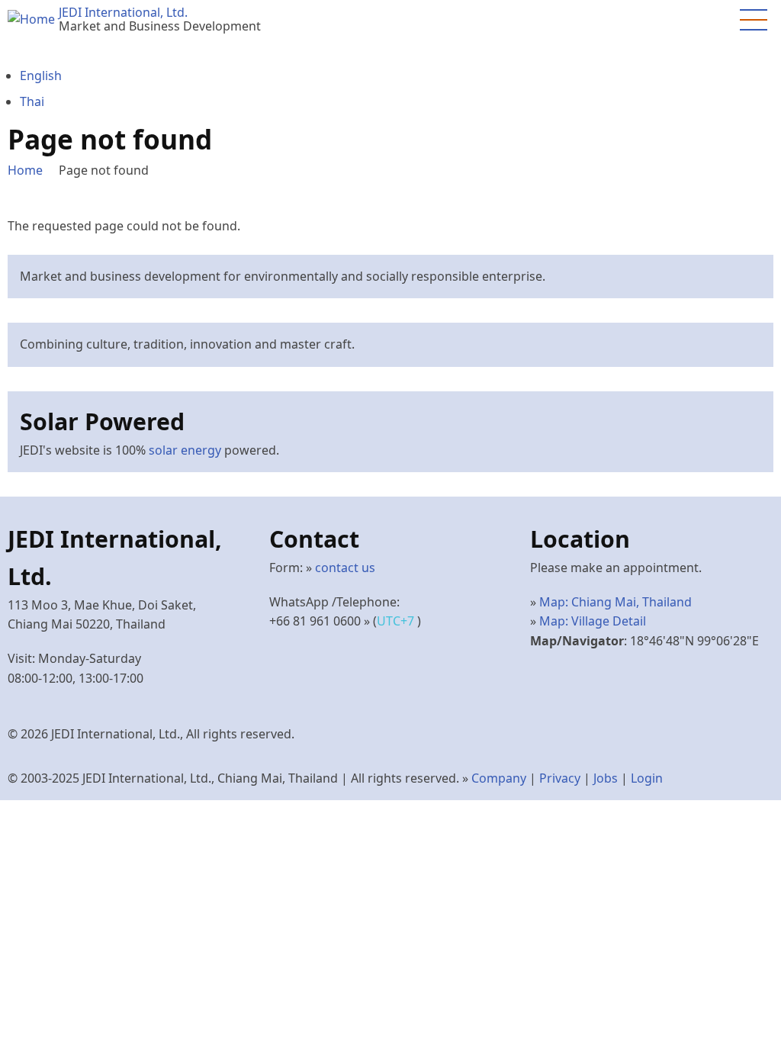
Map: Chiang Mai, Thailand (615, 601)
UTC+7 (397, 621)
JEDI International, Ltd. (123, 12)
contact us (345, 567)
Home (25, 170)
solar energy (185, 450)
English (41, 75)
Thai (32, 101)
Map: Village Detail (592, 621)
